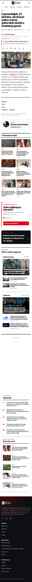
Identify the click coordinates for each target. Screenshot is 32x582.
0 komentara (25, 36)
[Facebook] (6, 518)
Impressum (4, 551)
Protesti (19, 7)
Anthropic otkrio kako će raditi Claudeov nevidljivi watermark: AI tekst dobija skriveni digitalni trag (19, 325)
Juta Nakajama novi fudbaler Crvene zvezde (19, 467)
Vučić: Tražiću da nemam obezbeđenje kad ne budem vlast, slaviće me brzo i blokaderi (8, 193)
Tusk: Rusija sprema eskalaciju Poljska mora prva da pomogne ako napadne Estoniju (22, 153)
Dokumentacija (5, 571)
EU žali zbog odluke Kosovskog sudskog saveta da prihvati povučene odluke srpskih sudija (17, 431)
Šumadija (12, 109)
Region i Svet (4, 526)
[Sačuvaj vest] (23, 48)
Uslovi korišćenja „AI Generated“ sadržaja (12, 548)
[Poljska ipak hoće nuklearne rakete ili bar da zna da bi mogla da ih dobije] (6, 285)
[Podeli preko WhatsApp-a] (15, 48)
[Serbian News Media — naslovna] (16, 2)
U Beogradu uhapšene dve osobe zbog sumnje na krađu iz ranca (16, 424)
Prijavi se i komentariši (16, 223)
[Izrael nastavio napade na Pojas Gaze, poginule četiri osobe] (6, 279)
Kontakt (3, 554)
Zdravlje (3, 535)
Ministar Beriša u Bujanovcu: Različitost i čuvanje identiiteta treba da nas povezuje (23, 173)
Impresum (4, 565)
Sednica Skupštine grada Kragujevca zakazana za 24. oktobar (13, 238)
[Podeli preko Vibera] (11, 48)
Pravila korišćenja (5, 542)
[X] (2, 518)
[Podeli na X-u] (7, 48)
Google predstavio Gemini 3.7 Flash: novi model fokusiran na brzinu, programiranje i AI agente (19, 318)
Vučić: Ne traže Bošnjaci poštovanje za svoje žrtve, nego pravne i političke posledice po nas (17, 404)
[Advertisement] (16, 365)
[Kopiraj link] (19, 48)
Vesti (6, 7)
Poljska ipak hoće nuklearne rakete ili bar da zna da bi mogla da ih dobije (19, 285)
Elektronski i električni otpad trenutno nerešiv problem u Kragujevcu (7, 153)
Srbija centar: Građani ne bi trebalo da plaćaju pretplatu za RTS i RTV (23, 193)
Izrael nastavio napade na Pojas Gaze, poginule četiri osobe (18, 278)
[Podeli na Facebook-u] (3, 48)
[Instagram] (10, 518)
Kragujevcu (13, 74)
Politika (12, 7)
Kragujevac (5, 109)
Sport (13, 464)
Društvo (27, 7)
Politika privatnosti (6, 545)
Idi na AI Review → (25, 295)
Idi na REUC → (26, 256)
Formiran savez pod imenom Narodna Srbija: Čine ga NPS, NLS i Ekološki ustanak (7, 173)
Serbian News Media (10, 34)
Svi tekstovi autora (15, 127)
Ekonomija (4, 529)
